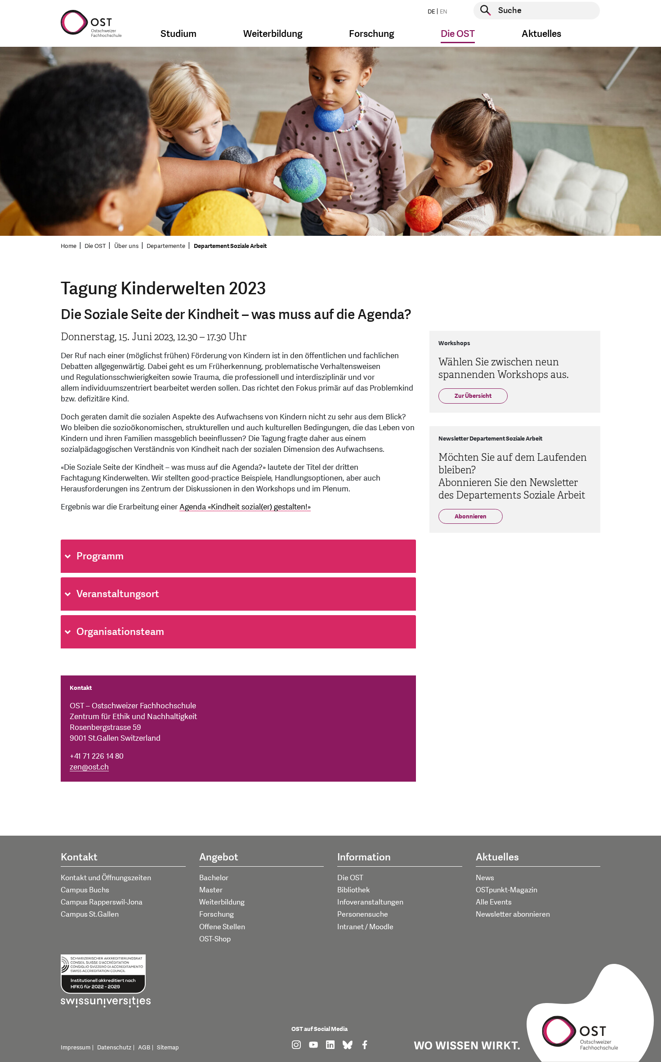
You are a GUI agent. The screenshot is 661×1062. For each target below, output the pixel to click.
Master (211, 890)
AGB (144, 1048)
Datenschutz (114, 1048)
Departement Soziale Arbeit (230, 246)
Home (68, 246)
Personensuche (362, 914)
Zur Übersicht (473, 396)
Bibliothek (353, 890)
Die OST (95, 246)
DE (431, 12)
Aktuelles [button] (541, 33)
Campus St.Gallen (90, 914)
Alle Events (494, 902)
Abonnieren (471, 517)
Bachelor (213, 878)
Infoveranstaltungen (370, 902)
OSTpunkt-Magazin (506, 890)
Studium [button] (179, 33)
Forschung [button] (371, 33)
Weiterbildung (222, 902)
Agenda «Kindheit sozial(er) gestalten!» (245, 507)
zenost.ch (89, 767)
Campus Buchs (85, 890)
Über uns (126, 246)
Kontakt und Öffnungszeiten (106, 878)
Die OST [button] (458, 33)
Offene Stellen (222, 927)
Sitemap (168, 1048)
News (485, 878)
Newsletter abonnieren (513, 914)
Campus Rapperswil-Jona (102, 902)
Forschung (216, 914)
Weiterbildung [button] (273, 33)
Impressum (75, 1048)
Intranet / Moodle (365, 927)
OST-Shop (215, 939)
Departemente (166, 246)
